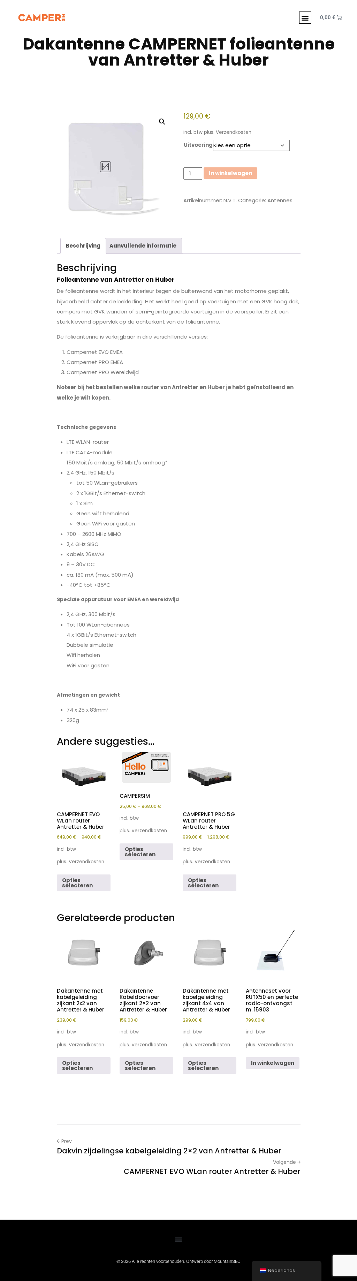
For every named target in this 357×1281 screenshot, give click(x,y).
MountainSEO (227, 1261)
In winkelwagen (230, 173)
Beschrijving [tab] (83, 245)
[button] (305, 18)
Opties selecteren (77, 883)
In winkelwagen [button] (272, 1063)
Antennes (280, 200)
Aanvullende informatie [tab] (142, 245)
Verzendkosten (233, 132)
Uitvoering (198, 145)
